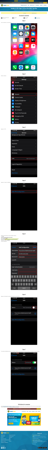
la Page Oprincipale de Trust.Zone (7, 406)
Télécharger (37, 5)
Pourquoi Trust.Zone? (24, 5)
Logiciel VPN (2, 436)
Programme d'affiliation (4, 442)
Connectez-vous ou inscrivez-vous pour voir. (13, 238)
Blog (9, 438)
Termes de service (3, 438)
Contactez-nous (11, 436)
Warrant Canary (3, 441)
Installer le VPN (32, 5)
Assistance (45, 5)
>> (25, 2)
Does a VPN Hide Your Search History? (37, 440)
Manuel (10, 441)
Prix (28, 5)
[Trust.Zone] (5, 5)
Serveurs (41, 5)
